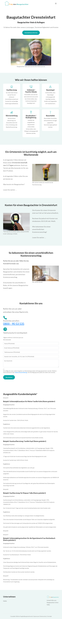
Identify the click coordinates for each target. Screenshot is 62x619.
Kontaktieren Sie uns (31, 32)
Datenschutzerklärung (21, 372)
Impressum (36, 616)
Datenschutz (43, 616)
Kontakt (49, 616)
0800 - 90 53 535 (13, 323)
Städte (5, 601)
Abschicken (9, 377)
